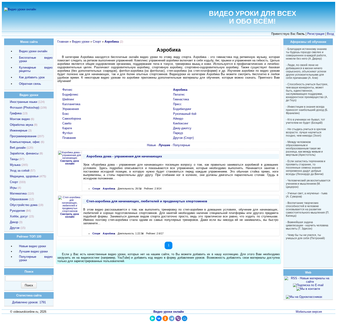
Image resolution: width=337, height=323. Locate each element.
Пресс (177, 104)
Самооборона (71, 118)
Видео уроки (80, 41)
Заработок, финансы (24, 153)
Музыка (15, 165)
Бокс (65, 113)
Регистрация (315, 34)
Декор (14, 222)
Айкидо (178, 118)
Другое (14, 228)
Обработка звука (21, 124)
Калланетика (71, 104)
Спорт (97, 41)
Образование (19, 199)
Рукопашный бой (184, 113)
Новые (151, 145)
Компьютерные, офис (25, 142)
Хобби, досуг (19, 216)
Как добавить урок (32, 77)
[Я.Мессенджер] (152, 318)
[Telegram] (171, 318)
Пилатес (179, 94)
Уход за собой (19, 170)
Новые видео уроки (32, 246)
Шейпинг (68, 99)
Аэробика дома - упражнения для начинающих (124, 156)
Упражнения (70, 109)
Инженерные (18, 130)
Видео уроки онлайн (33, 51)
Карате (67, 128)
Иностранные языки (23, 102)
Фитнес (67, 89)
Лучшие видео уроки (33, 251)
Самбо (66, 123)
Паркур (178, 133)
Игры (13, 187)
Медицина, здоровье (24, 176)
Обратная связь (30, 83)
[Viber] (178, 318)
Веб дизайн (18, 147)
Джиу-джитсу (182, 128)
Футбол (67, 133)
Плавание (69, 138)
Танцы (14, 159)
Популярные (181, 145)
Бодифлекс (70, 94)
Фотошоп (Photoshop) (24, 107)
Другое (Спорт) (183, 138)
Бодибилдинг (182, 109)
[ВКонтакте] (159, 318)
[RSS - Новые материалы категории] (277, 42)
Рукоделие (17, 210)
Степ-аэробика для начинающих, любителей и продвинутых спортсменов (146, 201)
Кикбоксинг (180, 123)
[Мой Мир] (184, 318)
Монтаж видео (20, 119)
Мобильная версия (309, 311)
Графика (16, 113)
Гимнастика (181, 99)
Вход (330, 34)
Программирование (23, 136)
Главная (63, 41)
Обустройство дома (23, 205)
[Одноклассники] (165, 318)
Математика (18, 193)
